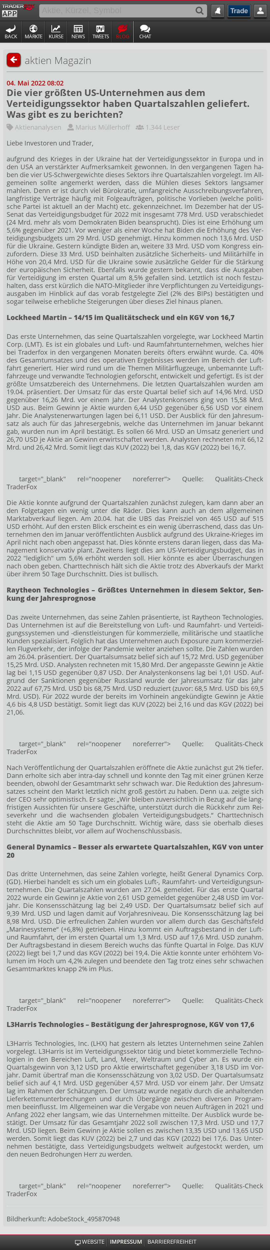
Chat (145, 36)
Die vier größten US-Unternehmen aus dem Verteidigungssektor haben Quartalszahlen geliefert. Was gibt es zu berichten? (128, 103)
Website (93, 1241)
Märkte (33, 36)
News (78, 36)
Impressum (126, 1241)
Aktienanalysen (38, 127)
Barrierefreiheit (172, 1241)
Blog (122, 36)
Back (11, 36)
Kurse (56, 36)
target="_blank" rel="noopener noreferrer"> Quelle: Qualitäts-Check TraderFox (135, 482)
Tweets (101, 36)
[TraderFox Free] (18, 9)
